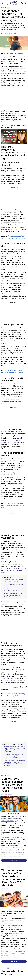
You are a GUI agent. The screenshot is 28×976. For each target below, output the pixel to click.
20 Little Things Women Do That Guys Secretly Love (13, 585)
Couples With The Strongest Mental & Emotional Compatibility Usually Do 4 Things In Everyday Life (14, 756)
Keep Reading (14, 860)
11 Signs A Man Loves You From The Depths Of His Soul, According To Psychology (14, 595)
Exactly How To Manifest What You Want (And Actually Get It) (14, 589)
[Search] (21, 3)
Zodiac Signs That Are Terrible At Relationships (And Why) (14, 580)
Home (2, 7)
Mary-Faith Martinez (6, 794)
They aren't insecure (8, 678)
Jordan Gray (4, 888)
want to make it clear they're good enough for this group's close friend (13, 570)
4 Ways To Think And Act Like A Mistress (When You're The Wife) (13, 505)
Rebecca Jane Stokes (7, 32)
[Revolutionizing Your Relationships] (14, 2)
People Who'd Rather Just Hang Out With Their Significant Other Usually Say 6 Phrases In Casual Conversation (14, 749)
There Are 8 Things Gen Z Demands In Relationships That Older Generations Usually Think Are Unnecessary (14, 763)
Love (8, 8)
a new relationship (16, 54)
